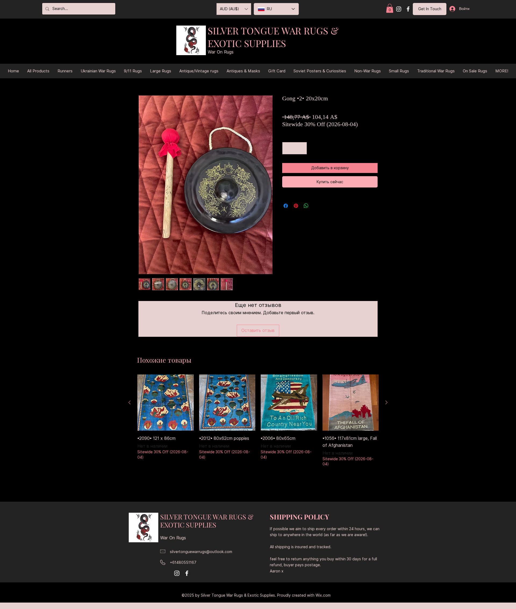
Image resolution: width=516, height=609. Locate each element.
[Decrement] (287, 148)
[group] (258, 428)
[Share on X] (316, 206)
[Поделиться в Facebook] (285, 206)
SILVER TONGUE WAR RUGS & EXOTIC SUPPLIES (273, 36)
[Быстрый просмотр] (165, 402)
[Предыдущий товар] (129, 402)
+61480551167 (183, 562)
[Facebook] (408, 9)
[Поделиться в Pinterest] (296, 206)
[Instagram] (398, 9)
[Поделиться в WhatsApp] (306, 206)
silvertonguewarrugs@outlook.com (201, 552)
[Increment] (301, 148)
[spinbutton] (294, 148)
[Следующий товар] (386, 402)
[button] (389, 8)
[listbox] (233, 9)
